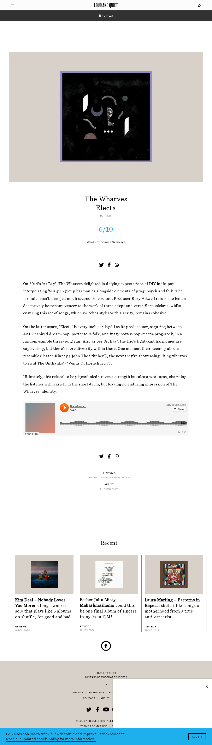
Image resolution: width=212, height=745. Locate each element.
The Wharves (109, 489)
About (104, 698)
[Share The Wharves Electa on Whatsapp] (117, 265)
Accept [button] (197, 736)
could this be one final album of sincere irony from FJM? (108, 608)
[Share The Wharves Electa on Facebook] (109, 265)
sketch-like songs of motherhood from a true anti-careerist (173, 608)
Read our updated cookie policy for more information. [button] (51, 739)
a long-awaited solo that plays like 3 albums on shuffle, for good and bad (43, 608)
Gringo (106, 216)
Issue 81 (125, 477)
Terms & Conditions (93, 726)
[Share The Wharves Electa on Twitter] (102, 265)
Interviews (96, 692)
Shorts (78, 692)
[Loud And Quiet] (106, 5)
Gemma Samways (113, 242)
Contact (89, 698)
